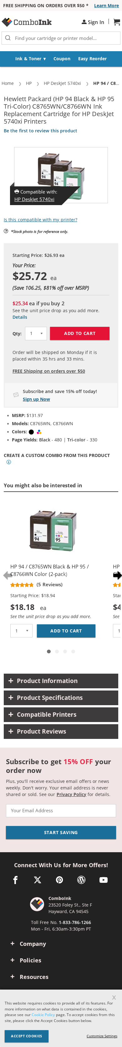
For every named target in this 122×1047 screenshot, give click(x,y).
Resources (34, 977)
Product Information (47, 681)
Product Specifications (50, 698)
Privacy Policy (71, 794)
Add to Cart (80, 333)
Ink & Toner (28, 58)
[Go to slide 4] (73, 651)
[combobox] (61, 38)
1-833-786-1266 (75, 922)
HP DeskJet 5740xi (34, 199)
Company (33, 943)
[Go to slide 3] (65, 651)
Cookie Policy (43, 1014)
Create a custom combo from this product (57, 455)
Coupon (61, 58)
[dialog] (61, 1018)
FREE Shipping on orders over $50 (49, 371)
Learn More (106, 5)
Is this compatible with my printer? (40, 220)
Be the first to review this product (40, 131)
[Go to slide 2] (57, 651)
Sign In (95, 22)
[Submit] (8, 38)
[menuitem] (30, 59)
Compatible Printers (46, 714)
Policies (30, 960)
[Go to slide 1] (49, 651)
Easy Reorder (92, 58)
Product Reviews (41, 731)
